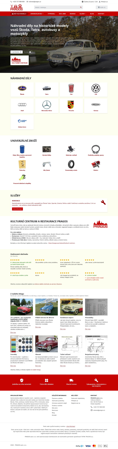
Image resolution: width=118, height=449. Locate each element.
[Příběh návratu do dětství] (46, 307)
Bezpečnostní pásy (92, 354)
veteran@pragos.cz (35, 1)
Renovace (55, 410)
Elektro (96, 170)
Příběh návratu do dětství (44, 318)
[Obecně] (46, 343)
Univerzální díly (36, 14)
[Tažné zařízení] (71, 343)
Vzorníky (13, 354)
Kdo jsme (62, 14)
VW (96, 94)
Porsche (71, 110)
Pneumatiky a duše (71, 170)
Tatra (46, 94)
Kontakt (101, 14)
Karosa (96, 110)
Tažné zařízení (65, 354)
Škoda (22, 94)
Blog (92, 14)
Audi (22, 110)
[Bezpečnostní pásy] (96, 343)
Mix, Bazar (46, 170)
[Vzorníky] (21, 343)
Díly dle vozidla (19, 14)
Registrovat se (75, 403)
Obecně (38, 354)
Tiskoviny (22, 170)
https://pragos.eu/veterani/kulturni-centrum (61, 243)
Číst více (13, 332)
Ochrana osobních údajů (59, 403)
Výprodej (51, 14)
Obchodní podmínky (58, 400)
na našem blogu (36, 370)
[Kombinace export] (71, 307)
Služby (82, 14)
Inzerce (72, 14)
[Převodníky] (96, 307)
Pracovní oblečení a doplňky (22, 183)
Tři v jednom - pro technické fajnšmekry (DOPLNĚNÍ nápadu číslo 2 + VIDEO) (20, 319)
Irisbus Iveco (22, 127)
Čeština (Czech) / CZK (90, 2)
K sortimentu (16, 52)
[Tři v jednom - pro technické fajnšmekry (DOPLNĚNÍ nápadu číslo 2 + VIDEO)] (21, 307)
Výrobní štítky (46, 155)
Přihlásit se (74, 400)
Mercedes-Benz (47, 110)
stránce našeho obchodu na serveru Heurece (48, 284)
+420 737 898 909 (18, 1)
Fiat (71, 94)
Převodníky (89, 318)
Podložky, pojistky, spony (96, 155)
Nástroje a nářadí (71, 155)
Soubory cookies (57, 405)
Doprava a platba (57, 398)
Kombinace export (66, 318)
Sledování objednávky (78, 398)
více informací (70, 426)
